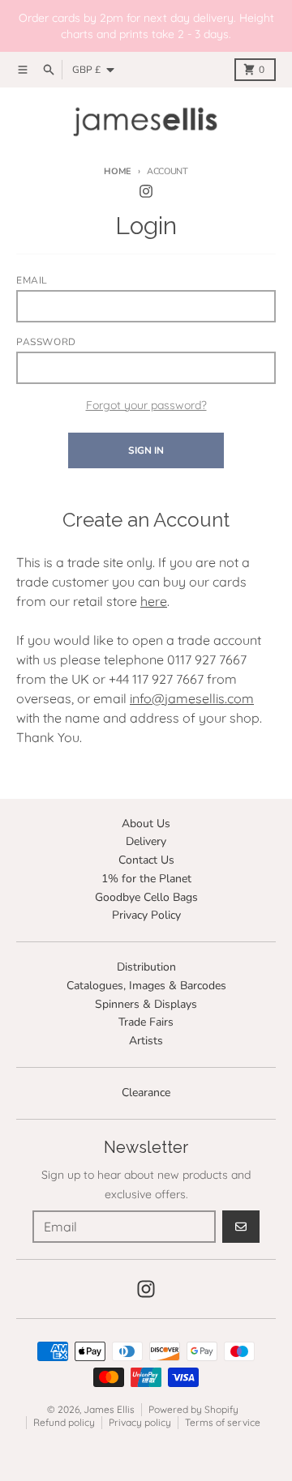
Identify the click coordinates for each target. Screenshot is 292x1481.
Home (117, 171)
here (153, 601)
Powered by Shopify (193, 1409)
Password (46, 341)
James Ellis (109, 1409)
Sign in (146, 450)
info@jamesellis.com (192, 698)
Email (32, 280)
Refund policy (64, 1422)
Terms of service (222, 1422)
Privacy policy (140, 1422)
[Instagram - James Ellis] (146, 191)
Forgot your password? (146, 405)
